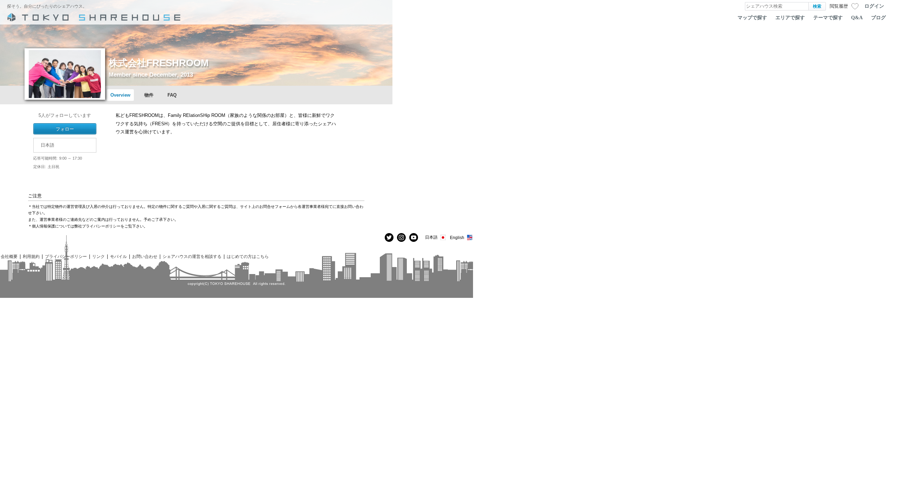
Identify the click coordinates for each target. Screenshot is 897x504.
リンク (98, 256)
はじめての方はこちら (248, 256)
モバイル (118, 256)
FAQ (172, 95)
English (457, 237)
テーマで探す (828, 17)
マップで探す (752, 17)
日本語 (431, 237)
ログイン (874, 6)
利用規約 (31, 256)
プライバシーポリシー (66, 256)
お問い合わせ (144, 256)
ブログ (878, 17)
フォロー (65, 128)
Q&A (857, 17)
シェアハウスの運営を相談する (192, 256)
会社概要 (9, 256)
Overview (120, 95)
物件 (148, 95)
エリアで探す (790, 17)
